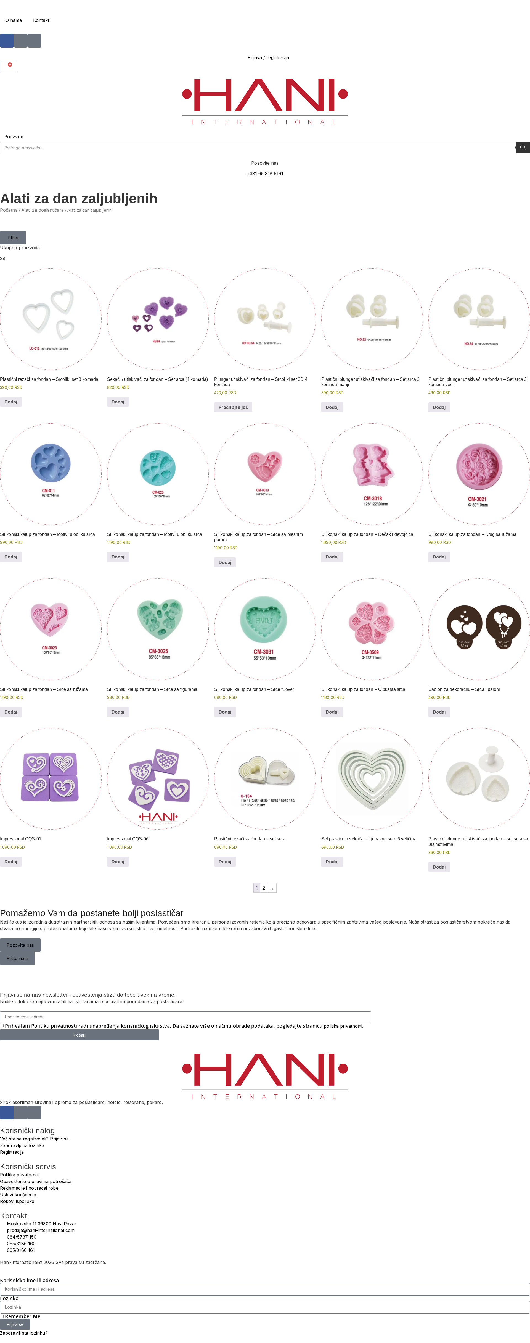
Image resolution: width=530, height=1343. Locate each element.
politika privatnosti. (343, 1026)
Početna (9, 210)
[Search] (523, 147)
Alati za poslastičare (42, 210)
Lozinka (9, 1298)
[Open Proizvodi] (28, 136)
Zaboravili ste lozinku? (23, 1333)
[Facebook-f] (7, 41)
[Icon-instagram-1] (21, 41)
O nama (14, 20)
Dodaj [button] (10, 402)
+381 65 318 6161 (265, 173)
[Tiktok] (34, 41)
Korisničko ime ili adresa (29, 1280)
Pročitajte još (233, 407)
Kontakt (41, 20)
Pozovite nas (265, 163)
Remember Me (22, 1316)
